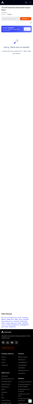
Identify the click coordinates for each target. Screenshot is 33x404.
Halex (20, 319)
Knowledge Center (6, 403)
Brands (3, 14)
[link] (3, 14)
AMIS (16, 319)
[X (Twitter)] (16, 342)
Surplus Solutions (5, 384)
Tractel (3, 325)
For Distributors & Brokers (25, 381)
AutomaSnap (21, 373)
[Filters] (30, 23)
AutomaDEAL (21, 367)
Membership (4, 376)
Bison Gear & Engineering (9, 317)
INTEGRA (26, 319)
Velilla (3, 323)
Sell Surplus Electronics (7, 378)
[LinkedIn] (7, 342)
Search (24, 19)
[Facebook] (3, 342)
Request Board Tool (23, 370)
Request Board (5, 386)
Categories (4, 392)
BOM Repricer (21, 359)
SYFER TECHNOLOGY (13, 325)
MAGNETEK (12, 327)
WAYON (3, 319)
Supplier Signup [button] (6, 347)
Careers (3, 362)
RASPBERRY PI (24, 325)
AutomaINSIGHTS (22, 362)
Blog (2, 397)
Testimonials (4, 365)
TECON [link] (9, 14)
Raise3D (16, 321)
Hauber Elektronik (11, 323)
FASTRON (25, 323)
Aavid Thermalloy (23, 317)
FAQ (2, 395)
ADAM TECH (10, 319)
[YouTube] (12, 342)
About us (3, 357)
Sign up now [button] (27, 29)
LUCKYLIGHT (23, 321)
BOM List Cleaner (22, 357)
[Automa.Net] (6, 2)
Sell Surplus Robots (6, 381)
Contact (3, 359)
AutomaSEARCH (22, 365)
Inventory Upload (5, 400)
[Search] (26, 2)
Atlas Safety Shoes (7, 321)
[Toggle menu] (30, 2)
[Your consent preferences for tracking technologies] (30, 401)
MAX (6, 327)
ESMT (19, 323)
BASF (2, 327)
